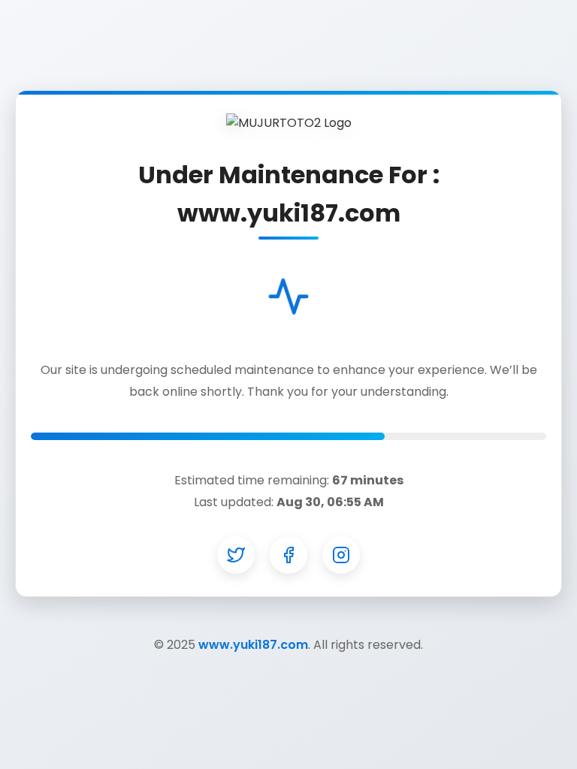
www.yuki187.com (253, 644)
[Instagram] (341, 555)
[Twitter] (236, 555)
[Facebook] (288, 555)
